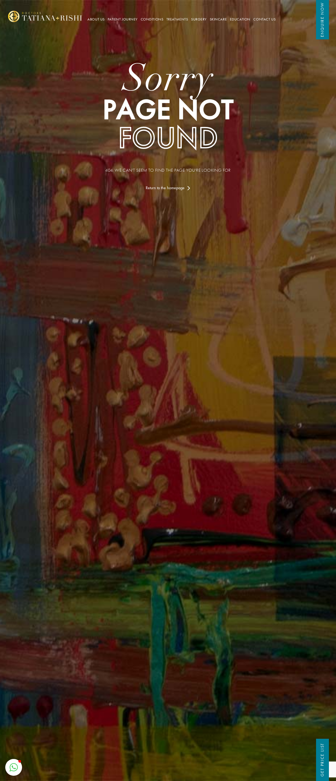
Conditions (152, 19)
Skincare (218, 19)
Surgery (199, 19)
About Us (96, 19)
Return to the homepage (166, 188)
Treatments (177, 19)
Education (240, 19)
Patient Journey (123, 19)
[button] (13, 767)
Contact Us (264, 19)
